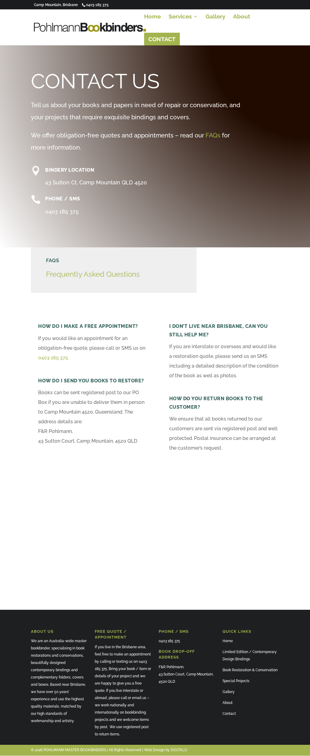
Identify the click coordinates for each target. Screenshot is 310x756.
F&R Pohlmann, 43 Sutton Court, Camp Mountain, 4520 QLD (186, 674)
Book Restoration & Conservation (250, 670)
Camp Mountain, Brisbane (56, 5)
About (241, 17)
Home (152, 17)
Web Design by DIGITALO (165, 750)
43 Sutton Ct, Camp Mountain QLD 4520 (96, 182)
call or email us (133, 698)
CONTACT (162, 39)
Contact (229, 713)
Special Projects (236, 681)
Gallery (215, 17)
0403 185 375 (62, 211)
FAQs (213, 135)
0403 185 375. (53, 358)
